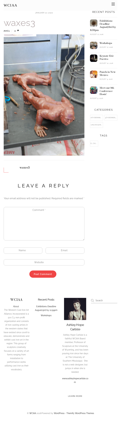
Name (22, 250)
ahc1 (7, 31)
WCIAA (32, 413)
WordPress (59, 413)
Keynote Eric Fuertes (107, 58)
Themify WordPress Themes (80, 413)
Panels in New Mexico (108, 74)
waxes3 (19, 22)
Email (64, 250)
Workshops (106, 43)
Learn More (75, 396)
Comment (39, 210)
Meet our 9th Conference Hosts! (107, 91)
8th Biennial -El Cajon (97, 117)
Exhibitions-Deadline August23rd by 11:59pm (103, 25)
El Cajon (94, 143)
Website (39, 262)
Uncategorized (97, 125)
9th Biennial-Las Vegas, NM (111, 117)
